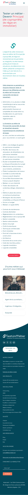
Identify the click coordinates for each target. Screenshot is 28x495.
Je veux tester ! (14, 255)
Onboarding (6, 390)
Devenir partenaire (7, 427)
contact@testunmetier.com (9, 452)
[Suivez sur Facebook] (7, 342)
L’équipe (5, 420)
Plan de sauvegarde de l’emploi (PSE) (12, 412)
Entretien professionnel (8, 405)
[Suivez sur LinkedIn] (4, 342)
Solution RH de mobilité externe (10, 382)
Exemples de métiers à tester (10, 372)
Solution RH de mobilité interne (10, 380)
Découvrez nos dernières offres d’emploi (13, 457)
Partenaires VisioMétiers (9, 425)
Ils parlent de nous (7, 423)
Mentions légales (12, 487)
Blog (4, 437)
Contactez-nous (7, 430)
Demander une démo (10, 349)
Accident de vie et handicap (9, 398)
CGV (19, 487)
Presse (4, 439)
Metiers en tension (7, 407)
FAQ (4, 442)
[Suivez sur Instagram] (14, 342)
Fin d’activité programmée (9, 395)
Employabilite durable (8, 410)
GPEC (4, 393)
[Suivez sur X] (10, 342)
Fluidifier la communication (9, 402)
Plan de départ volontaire (9, 400)
